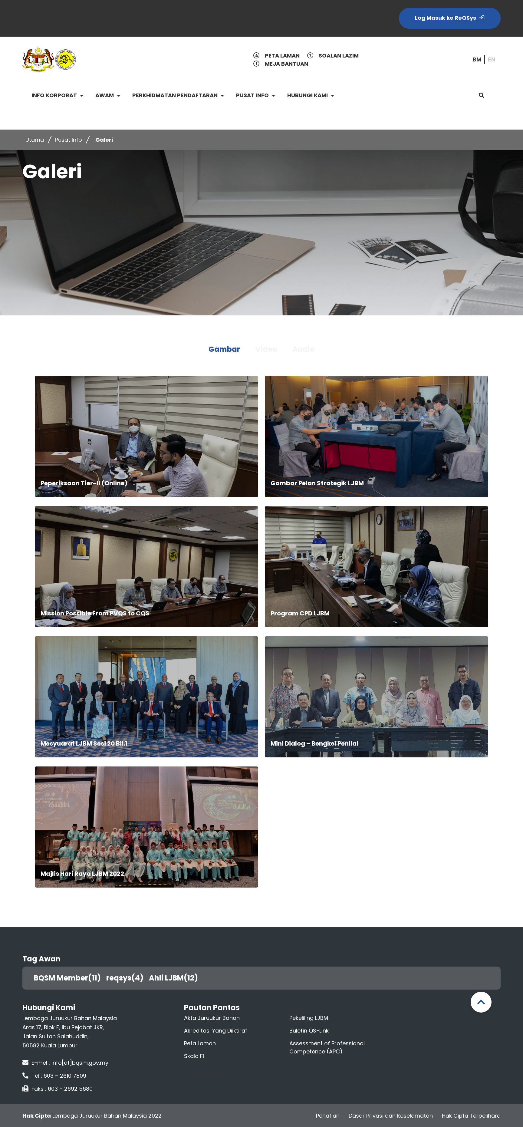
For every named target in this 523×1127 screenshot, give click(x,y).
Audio (303, 349)
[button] (481, 96)
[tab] (224, 349)
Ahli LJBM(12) (175, 978)
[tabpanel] (261, 633)
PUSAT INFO (252, 95)
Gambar (224, 349)
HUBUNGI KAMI (307, 95)
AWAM (104, 95)
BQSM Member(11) (69, 978)
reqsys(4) (127, 978)
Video (266, 349)
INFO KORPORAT (54, 95)
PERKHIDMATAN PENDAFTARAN (175, 95)
